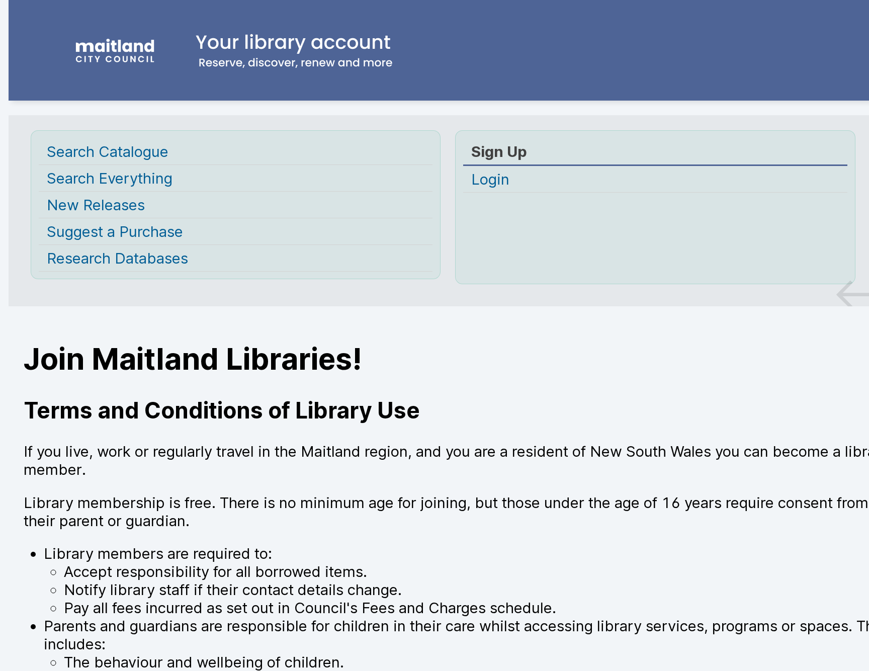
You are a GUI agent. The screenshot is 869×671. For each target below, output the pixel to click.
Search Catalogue (107, 151)
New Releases (96, 205)
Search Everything (109, 178)
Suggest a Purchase (115, 231)
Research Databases (117, 258)
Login (490, 179)
